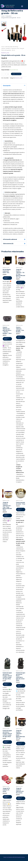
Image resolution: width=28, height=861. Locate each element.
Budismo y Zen (15, 48)
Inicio (2, 46)
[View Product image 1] (3, 24)
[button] (24, 24)
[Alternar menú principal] (22, 6)
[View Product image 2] (3, 30)
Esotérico (8, 48)
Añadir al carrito (16, 74)
